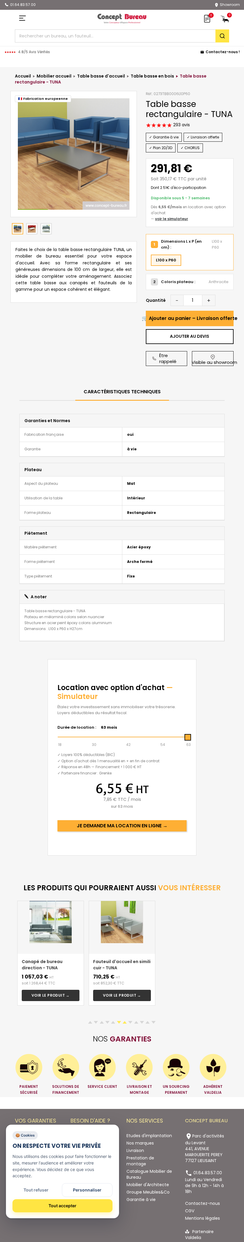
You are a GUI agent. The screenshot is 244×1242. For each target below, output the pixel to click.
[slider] (187, 737)
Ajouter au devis (189, 336)
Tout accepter (62, 1205)
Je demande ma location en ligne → (122, 825)
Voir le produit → (51, 995)
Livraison (135, 1150)
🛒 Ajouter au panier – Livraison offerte (190, 318)
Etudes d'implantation (149, 1136)
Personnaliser (87, 1189)
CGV (189, 1211)
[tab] (122, 392)
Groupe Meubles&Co (148, 1192)
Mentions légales (202, 1218)
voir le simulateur (171, 218)
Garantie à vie (141, 1199)
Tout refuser (36, 1189)
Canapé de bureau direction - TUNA (42, 965)
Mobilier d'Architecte (147, 1185)
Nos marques (140, 1143)
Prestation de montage (140, 1161)
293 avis (181, 125)
